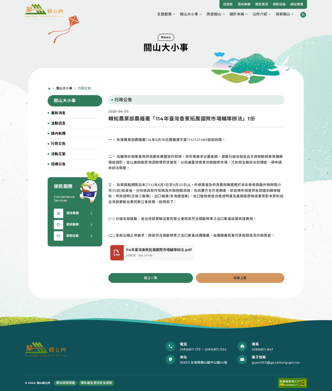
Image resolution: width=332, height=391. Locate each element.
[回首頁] (49, 88)
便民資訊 (261, 4)
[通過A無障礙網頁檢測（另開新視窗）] (292, 383)
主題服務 (164, 14)
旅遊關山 (214, 14)
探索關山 (283, 14)
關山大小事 (189, 14)
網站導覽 (296, 4)
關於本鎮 (237, 14)
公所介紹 (260, 14)
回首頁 (228, 4)
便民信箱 (279, 4)
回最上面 (240, 278)
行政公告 (84, 88)
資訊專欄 (244, 4)
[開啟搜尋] (303, 15)
